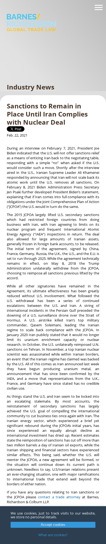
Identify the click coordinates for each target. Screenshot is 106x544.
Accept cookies (53, 525)
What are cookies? (53, 534)
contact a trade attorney (59, 497)
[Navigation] (98, 7)
